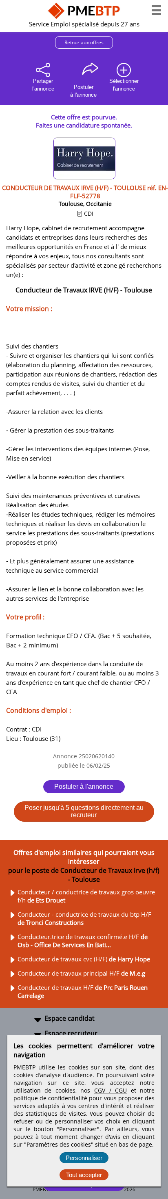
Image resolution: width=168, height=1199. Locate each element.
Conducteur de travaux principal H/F (81, 973)
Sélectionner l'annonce (124, 85)
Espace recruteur (70, 1033)
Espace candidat (69, 1018)
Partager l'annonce (43, 85)
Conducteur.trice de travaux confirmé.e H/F (83, 941)
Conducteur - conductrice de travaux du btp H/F (84, 918)
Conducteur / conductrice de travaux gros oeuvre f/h (86, 896)
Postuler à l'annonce (83, 786)
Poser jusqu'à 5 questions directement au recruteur (84, 811)
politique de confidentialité (50, 1098)
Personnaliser (84, 1157)
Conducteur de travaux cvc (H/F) (84, 959)
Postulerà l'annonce (83, 91)
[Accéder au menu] (156, 10)
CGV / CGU (110, 1090)
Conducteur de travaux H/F (83, 991)
